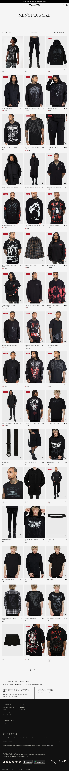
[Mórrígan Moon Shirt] (56, 287)
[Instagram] (4, 762)
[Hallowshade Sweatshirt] (12, 327)
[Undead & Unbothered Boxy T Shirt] (56, 640)
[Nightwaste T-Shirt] (56, 327)
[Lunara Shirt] (56, 562)
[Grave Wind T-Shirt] (56, 367)
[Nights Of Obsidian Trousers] (12, 406)
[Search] (64, 5)
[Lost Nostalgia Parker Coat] (12, 169)
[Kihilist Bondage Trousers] (34, 52)
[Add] (20, 65)
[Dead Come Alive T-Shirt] (56, 600)
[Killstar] (58, 762)
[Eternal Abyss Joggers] (56, 129)
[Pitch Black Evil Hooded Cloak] (34, 522)
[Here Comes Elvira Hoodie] (12, 208)
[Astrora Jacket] (34, 562)
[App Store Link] (27, 762)
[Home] (34, 5)
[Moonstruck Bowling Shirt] (56, 169)
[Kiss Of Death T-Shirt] (12, 562)
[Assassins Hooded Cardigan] (34, 169)
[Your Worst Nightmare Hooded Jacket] (12, 287)
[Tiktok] (7, 762)
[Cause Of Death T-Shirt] (34, 600)
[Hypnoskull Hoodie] (56, 52)
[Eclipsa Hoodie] (34, 483)
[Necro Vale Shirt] (12, 91)
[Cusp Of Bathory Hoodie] (34, 367)
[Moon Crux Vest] (12, 483)
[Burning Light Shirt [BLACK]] (12, 367)
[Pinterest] (10, 762)
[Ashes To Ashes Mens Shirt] (34, 287)
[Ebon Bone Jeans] (12, 522)
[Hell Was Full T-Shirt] (56, 208)
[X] (20, 762)
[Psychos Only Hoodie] (56, 248)
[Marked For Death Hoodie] (56, 444)
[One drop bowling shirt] (34, 640)
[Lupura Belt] (12, 444)
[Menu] (2, 5)
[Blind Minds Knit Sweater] (12, 129)
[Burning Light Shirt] (34, 248)
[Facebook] (13, 762)
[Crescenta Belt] (56, 522)
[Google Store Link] (39, 762)
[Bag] (67, 5)
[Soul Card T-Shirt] (12, 52)
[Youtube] (16, 762)
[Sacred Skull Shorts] (34, 444)
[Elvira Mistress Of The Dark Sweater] (34, 208)
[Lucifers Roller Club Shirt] (34, 406)
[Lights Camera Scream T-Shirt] (12, 248)
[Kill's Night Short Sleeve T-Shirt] (34, 129)
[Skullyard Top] (56, 483)
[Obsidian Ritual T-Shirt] (56, 406)
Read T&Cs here (50, 745)
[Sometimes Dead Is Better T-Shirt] (34, 327)
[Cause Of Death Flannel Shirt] (12, 600)
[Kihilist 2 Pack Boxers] (12, 640)
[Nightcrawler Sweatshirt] (34, 91)
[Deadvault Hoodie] (56, 91)
